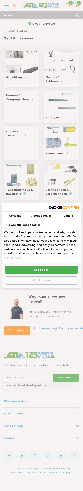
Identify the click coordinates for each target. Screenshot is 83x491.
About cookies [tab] (41, 215)
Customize (41, 280)
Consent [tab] (15, 215)
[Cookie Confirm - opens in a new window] (64, 207)
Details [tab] (68, 215)
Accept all (41, 270)
